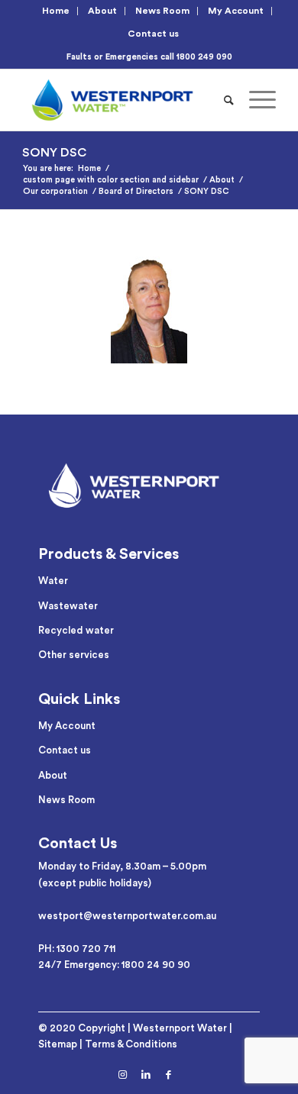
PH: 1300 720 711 (76, 949)
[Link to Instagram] (123, 1074)
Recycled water (76, 630)
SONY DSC (54, 153)
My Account (236, 10)
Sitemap (57, 1044)
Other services (73, 655)
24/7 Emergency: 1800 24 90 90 (114, 965)
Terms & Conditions (131, 1044)
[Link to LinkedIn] (145, 1074)
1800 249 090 (204, 57)
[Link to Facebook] (168, 1074)
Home (56, 10)
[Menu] (255, 100)
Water (53, 581)
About (102, 10)
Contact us (153, 33)
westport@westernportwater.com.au (127, 916)
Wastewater (68, 606)
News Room (162, 10)
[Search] (229, 100)
